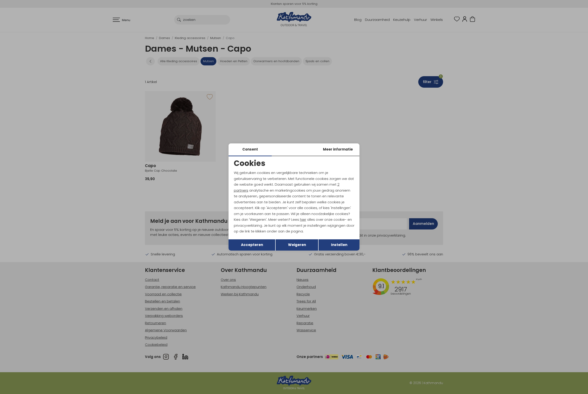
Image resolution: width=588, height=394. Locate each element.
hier (303, 219)
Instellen (339, 244)
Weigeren (297, 244)
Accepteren (252, 244)
